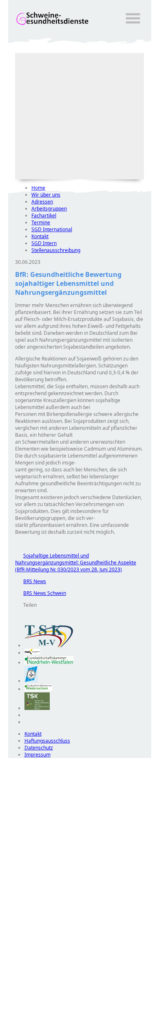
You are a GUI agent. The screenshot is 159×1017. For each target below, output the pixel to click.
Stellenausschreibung (55, 250)
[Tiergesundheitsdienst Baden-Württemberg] (32, 652)
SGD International (51, 229)
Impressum (37, 754)
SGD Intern (44, 243)
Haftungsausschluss (47, 740)
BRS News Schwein (40, 593)
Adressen (42, 201)
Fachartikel (43, 215)
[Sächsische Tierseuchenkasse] (37, 708)
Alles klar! (13, 996)
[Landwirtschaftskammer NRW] (48, 662)
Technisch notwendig (20, 906)
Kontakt (40, 236)
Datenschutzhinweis (31, 1013)
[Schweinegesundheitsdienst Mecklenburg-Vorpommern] (48, 645)
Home (38, 187)
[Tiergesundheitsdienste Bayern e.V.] (31, 680)
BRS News (30, 581)
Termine (40, 222)
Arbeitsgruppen (49, 208)
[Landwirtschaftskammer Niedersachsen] (38, 688)
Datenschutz (38, 747)
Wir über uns (45, 194)
